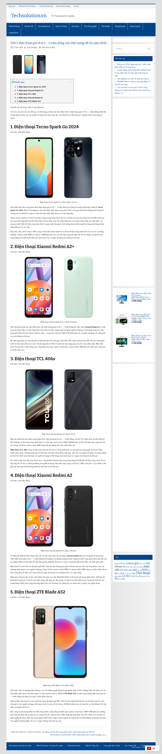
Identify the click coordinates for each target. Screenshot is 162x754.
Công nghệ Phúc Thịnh (111, 746)
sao (125, 573)
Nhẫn (145, 569)
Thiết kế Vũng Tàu (92, 746)
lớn (128, 567)
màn (146, 566)
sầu (127, 573)
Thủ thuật (105, 26)
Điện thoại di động (48, 47)
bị (115, 563)
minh (141, 567)
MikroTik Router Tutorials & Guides (49, 746)
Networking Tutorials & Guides (20, 746)
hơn (148, 563)
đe (149, 576)
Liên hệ (76, 6)
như (135, 569)
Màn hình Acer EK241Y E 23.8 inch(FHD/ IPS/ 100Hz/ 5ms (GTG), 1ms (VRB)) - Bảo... (141, 317)
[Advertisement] (133, 192)
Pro (116, 573)
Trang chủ (11, 6)
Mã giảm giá (120, 26)
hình (144, 563)
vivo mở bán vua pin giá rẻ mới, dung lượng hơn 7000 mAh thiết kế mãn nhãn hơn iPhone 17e (132, 90)
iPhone (118, 566)
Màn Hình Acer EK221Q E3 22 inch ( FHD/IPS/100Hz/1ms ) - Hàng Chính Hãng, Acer (141, 296)
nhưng (139, 570)
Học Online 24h (130, 746)
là (126, 567)
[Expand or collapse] (70, 82)
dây (123, 563)
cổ (120, 563)
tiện (116, 576)
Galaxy (130, 563)
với (139, 576)
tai (130, 573)
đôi (116, 578)
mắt (117, 569)
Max (131, 567)
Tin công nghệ (90, 26)
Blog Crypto (135, 26)
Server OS (28, 26)
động (123, 579)
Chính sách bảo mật (46, 6)
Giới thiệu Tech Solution (27, 6)
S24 (122, 573)
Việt (132, 576)
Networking (14, 26)
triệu (120, 576)
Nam (126, 570)
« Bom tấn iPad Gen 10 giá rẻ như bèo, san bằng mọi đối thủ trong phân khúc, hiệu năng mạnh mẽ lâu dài (52, 732)
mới (121, 570)
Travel (143, 746)
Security (75, 26)
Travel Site (13, 33)
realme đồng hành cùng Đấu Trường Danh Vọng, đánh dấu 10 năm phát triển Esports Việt (133, 73)
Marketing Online (74, 746)
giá (136, 563)
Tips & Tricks (61, 26)
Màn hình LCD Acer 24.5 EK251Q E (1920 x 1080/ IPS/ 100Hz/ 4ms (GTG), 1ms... (141, 338)
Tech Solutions (32, 47)
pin (149, 570)
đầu (119, 579)
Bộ (118, 563)
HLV (140, 563)
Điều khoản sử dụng (63, 6)
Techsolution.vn (29, 15)
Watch (143, 576)
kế (124, 567)
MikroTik (136, 567)
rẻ (119, 573)
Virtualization (44, 26)
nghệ (130, 570)
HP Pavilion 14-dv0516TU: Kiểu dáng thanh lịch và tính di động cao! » (78, 735)
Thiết (133, 573)
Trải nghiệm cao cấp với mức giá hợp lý (133, 79)
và (136, 576)
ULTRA (126, 576)
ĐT (147, 576)
